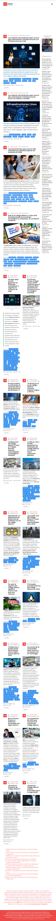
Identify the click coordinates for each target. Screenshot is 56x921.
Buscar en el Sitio (16, 919)
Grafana (20, 197)
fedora (18, 894)
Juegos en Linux (12, 902)
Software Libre (18, 897)
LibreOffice (6, 424)
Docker (30, 195)
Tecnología (25, 897)
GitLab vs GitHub (34, 563)
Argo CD (24, 81)
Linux (12, 259)
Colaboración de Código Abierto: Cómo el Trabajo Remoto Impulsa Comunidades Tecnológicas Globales (13, 448)
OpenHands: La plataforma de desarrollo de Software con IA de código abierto (14, 520)
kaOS (37, 899)
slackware (35, 896)
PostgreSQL (20, 901)
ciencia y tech (25, 896)
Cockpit (32, 199)
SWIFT (33, 426)
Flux (30, 81)
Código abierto (13, 621)
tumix (30, 896)
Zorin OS (22, 902)
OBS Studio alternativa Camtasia (10, 366)
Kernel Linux (35, 902)
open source (20, 257)
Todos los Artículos (39, 919)
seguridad (45, 891)
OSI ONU (30, 486)
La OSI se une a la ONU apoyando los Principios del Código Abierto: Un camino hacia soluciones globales (33, 448)
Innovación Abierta (28, 697)
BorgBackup (7, 199)
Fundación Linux (18, 899)
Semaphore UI (7, 136)
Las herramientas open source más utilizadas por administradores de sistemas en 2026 (22, 150)
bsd (22, 894)
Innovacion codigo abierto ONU (31, 496)
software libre (28, 257)
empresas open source (33, 261)
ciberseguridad (13, 422)
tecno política (9, 897)
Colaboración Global (28, 695)
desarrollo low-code (9, 693)
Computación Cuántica (21, 904)
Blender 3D (32, 899)
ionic (29, 424)
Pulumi (11, 81)
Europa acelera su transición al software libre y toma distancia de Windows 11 (14, 386)
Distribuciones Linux (40, 901)
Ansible (6, 81)
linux (24, 764)
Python (29, 134)
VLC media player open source (10, 369)
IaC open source (27, 79)
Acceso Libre (26, 701)
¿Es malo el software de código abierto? (14, 787)
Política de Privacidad (27, 919)
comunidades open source (19, 261)
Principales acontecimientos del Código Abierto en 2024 (34, 586)
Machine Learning (8, 699)
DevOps (30, 201)
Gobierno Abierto (33, 703)
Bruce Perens (16, 766)
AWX (34, 134)
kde (31, 892)
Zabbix (25, 197)
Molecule (21, 136)
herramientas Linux (17, 195)
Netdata (31, 197)
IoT (18, 695)
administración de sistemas (10, 201)
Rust (11, 899)
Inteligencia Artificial (29, 901)
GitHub (10, 261)
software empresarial (32, 263)
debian (5, 770)
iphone (25, 424)
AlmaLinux (25, 899)
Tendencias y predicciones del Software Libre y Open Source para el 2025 (13, 651)
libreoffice (47, 896)
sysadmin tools (7, 195)
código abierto (12, 257)
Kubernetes (6, 197)
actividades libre (34, 894)
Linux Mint (36, 897)
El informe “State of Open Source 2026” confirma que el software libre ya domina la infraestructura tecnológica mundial (33, 286)
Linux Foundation (8, 263)
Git (23, 199)
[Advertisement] (28, 17)
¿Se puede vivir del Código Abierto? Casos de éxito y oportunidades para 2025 (33, 520)
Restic (13, 199)
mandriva (31, 891)
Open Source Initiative (19, 263)
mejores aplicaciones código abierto (11, 354)
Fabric (32, 136)
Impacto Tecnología (33, 693)
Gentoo (50, 902)
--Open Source (14, 35)
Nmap (27, 199)
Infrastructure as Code (15, 79)
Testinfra (27, 136)
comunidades (12, 896)
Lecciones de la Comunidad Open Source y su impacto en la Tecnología (33, 650)
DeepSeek (44, 904)
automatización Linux (14, 134)
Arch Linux (28, 902)
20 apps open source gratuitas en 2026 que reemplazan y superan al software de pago (13, 285)
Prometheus (14, 197)
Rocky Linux (10, 891)
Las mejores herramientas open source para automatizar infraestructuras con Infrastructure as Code (23, 39)
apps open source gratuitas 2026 (10, 350)
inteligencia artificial (9, 560)
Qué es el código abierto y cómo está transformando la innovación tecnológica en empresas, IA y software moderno (23, 217)
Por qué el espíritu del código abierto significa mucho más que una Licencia (13, 589)
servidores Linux (23, 201)
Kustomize (6, 83)
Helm (34, 81)
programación (26, 426)
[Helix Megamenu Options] (52, 4)
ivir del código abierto (33, 556)
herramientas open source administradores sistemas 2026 (23, 193)
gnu (41, 891)
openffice (42, 896)
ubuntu (18, 896)
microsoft (26, 892)
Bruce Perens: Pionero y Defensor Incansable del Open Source (14, 721)
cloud (5, 265)
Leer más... (6, 87)
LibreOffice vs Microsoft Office (11, 357)
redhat (37, 891)
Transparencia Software (29, 699)
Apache (21, 891)
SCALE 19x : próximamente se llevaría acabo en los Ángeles (21, 859)
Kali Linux (42, 897)
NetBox (15, 136)
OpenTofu (35, 79)
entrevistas (13, 894)
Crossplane (18, 81)
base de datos (43, 892)
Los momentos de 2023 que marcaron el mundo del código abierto (33, 721)
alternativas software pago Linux (11, 352)
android (30, 420)
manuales (20, 892)
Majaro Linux (43, 902)
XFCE (45, 899)
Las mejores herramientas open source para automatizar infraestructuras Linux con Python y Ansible (23, 97)
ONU (25, 498)
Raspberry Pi (11, 904)
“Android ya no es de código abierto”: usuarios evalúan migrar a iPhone (33, 387)
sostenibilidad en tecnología (11, 697)
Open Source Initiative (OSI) (11, 768)
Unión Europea (13, 412)
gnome (16, 891)
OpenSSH (18, 199)
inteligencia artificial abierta (21, 259)
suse (34, 892)
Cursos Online (11, 901)
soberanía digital (8, 414)
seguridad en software (9, 695)
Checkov (13, 83)
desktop (27, 894)
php (38, 892)
